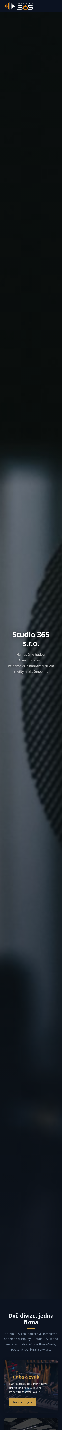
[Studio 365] (18, 6)
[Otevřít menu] (54, 6)
